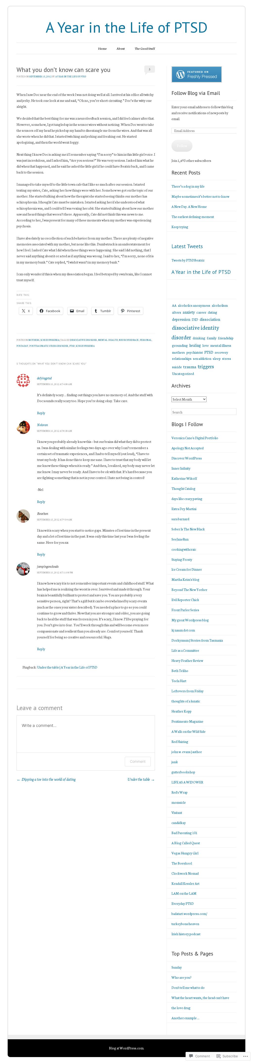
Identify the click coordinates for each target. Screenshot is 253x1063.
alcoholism (220, 305)
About (121, 48)
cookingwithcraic (183, 549)
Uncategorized (183, 373)
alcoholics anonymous (194, 305)
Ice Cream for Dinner (186, 569)
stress (226, 358)
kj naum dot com (183, 630)
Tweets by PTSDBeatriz (188, 260)
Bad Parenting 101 (184, 832)
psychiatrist (194, 352)
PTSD (208, 352)
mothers (34, 339)
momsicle (178, 802)
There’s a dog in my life (188, 186)
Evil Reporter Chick (185, 599)
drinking (199, 338)
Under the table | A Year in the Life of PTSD (67, 667)
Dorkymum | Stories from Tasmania (197, 640)
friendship (225, 337)
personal (146, 339)
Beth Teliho (179, 670)
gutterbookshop (183, 772)
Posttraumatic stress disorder (48, 345)
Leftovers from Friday (187, 691)
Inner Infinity (180, 468)
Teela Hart (178, 680)
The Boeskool (181, 863)
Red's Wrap (179, 792)
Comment (138, 761)
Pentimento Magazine (187, 721)
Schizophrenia (85, 345)
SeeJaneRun (180, 539)
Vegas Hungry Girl (184, 853)
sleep (217, 358)
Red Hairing (179, 741)
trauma (189, 366)
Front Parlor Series (185, 609)
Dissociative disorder (83, 339)
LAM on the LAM (183, 893)
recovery (221, 352)
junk (174, 761)
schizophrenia (50, 339)
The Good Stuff (145, 48)
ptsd (72, 345)
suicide (177, 366)
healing (195, 345)
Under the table (141, 779)
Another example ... (185, 1018)
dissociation (210, 319)
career (201, 312)
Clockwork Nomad (185, 873)
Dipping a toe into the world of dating (46, 779)
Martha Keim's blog (185, 579)
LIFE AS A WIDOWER (187, 782)
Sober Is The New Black (188, 529)
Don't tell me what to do (188, 987)
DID (195, 319)
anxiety (189, 312)
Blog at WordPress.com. (126, 1048)
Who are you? (181, 977)
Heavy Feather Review (187, 660)
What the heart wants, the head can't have (200, 997)
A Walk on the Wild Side (188, 731)
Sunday (176, 967)
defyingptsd (44, 378)
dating (212, 312)
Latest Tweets (187, 246)
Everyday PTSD (182, 903)
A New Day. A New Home (189, 206)
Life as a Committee (185, 650)
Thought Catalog (183, 488)
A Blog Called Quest (185, 843)
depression (181, 319)
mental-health (108, 339)
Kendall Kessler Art (185, 883)
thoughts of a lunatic (185, 701)
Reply (41, 413)
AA (174, 305)
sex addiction (202, 358)
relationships (181, 358)
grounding (180, 345)
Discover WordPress (186, 458)
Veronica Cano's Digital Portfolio (194, 437)
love (205, 345)
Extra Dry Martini (183, 508)
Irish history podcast (185, 934)
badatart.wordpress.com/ (189, 913)
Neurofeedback (129, 339)
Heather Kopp (181, 711)
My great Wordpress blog (190, 620)
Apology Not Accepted (187, 448)
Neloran (42, 424)
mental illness (220, 345)
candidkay (178, 822)
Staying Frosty (181, 559)
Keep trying (179, 226)
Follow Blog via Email (195, 93)
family (211, 337)
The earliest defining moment (192, 216)
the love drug (180, 1007)
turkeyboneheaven (185, 923)
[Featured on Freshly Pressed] (196, 81)
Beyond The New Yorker (189, 589)
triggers (206, 366)
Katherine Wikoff (184, 478)
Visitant (176, 812)
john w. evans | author (186, 751)
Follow (182, 145)
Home (102, 48)
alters (176, 312)
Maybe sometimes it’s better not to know (200, 196)
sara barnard (180, 519)
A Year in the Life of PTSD (127, 27)
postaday (22, 345)
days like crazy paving (186, 498)
